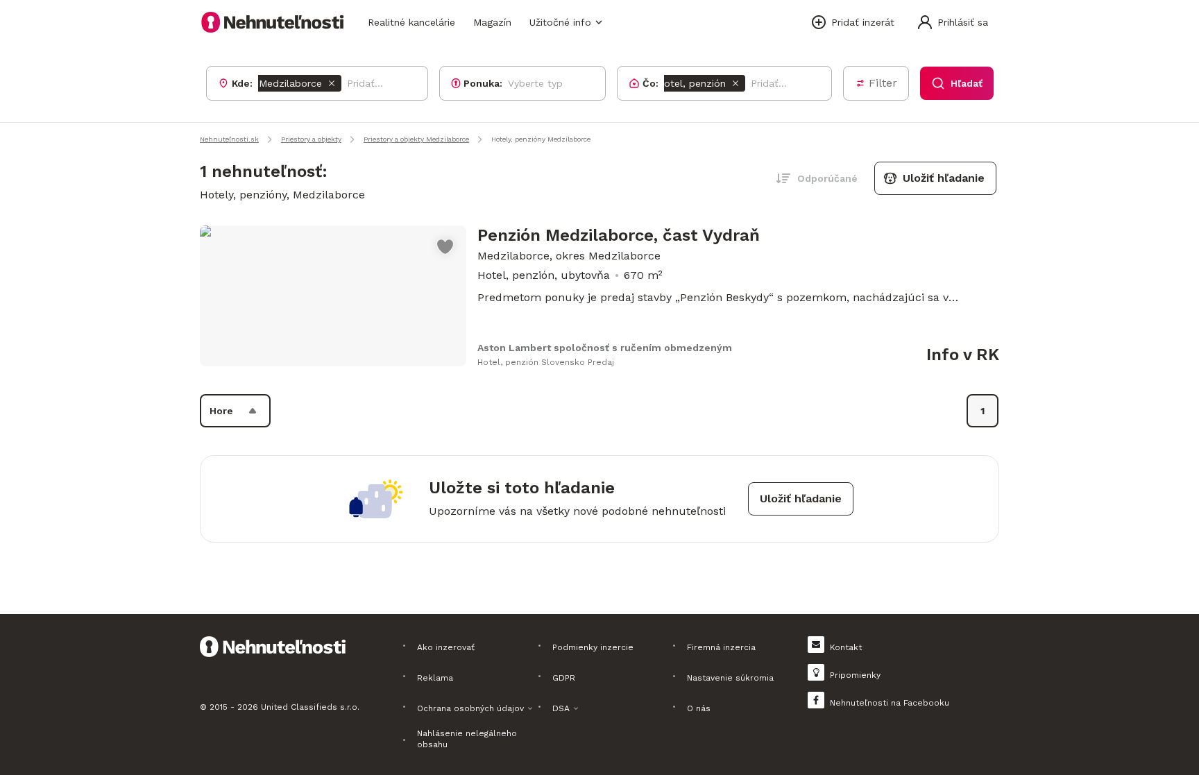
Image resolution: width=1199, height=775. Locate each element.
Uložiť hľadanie (944, 178)
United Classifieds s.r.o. (310, 707)
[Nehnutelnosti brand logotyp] (273, 22)
